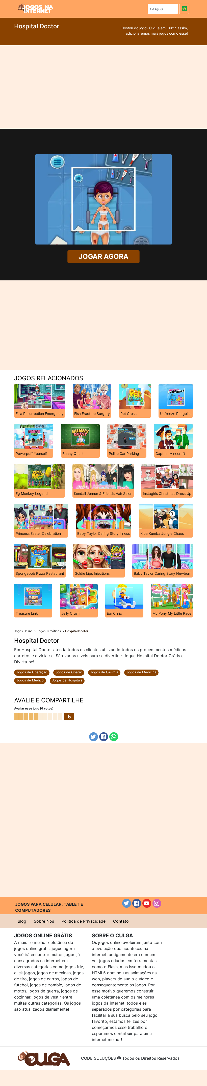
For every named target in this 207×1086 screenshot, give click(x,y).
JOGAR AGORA (103, 256)
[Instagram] (156, 903)
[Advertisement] (103, 87)
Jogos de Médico (30, 680)
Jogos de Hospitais (67, 680)
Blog (22, 921)
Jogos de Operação (31, 672)
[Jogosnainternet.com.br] (35, 8)
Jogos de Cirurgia (104, 672)
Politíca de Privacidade (84, 921)
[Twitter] (93, 736)
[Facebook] (103, 736)
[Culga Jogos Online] (44, 1057)
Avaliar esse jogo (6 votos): (34, 708)
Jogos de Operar (69, 672)
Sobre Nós (44, 921)
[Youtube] (146, 903)
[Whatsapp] (113, 736)
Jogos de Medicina (141, 672)
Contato (121, 921)
